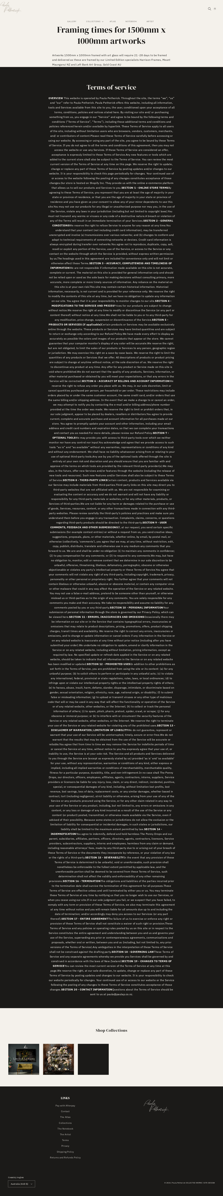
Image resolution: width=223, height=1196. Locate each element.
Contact (65, 1111)
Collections (65, 1122)
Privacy (65, 1145)
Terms (65, 1140)
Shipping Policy (65, 1151)
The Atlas (65, 1117)
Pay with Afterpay (65, 1105)
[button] (210, 9)
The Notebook (65, 1128)
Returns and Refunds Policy (65, 1157)
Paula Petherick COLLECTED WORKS (187, 1183)
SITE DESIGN (209, 1183)
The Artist (65, 1134)
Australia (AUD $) (19, 1184)
